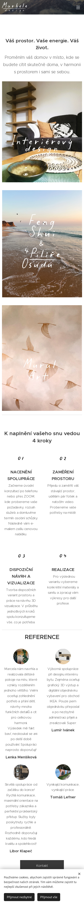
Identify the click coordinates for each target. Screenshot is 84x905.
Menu (78, 7)
